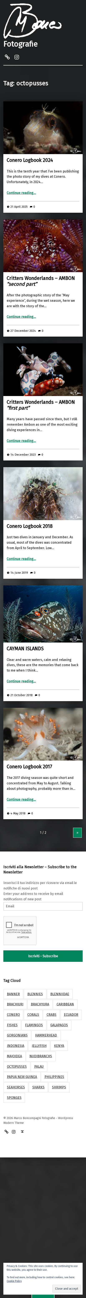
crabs (51, 1015)
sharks (38, 1087)
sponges (14, 1098)
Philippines (54, 1077)
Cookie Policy (14, 1281)
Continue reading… (21, 193)
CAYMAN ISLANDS (25, 649)
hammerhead (46, 1035)
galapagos (59, 1025)
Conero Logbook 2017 (29, 767)
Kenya (59, 1046)
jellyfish (39, 1046)
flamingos (34, 1025)
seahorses (16, 1087)
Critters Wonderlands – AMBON (41, 281)
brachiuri (15, 1004)
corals (33, 1015)
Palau (39, 1067)
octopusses (17, 1067)
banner (13, 994)
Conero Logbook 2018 (30, 526)
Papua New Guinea (22, 1077)
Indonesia (15, 1046)
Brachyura (40, 1004)
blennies (35, 994)
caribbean (65, 1004)
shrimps (59, 1087)
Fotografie (20, 44)
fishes (12, 1025)
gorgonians (17, 1035)
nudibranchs (40, 1056)
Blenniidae (59, 994)
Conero (13, 1015)
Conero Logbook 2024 (30, 160)
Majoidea (14, 1056)
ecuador (71, 1015)
